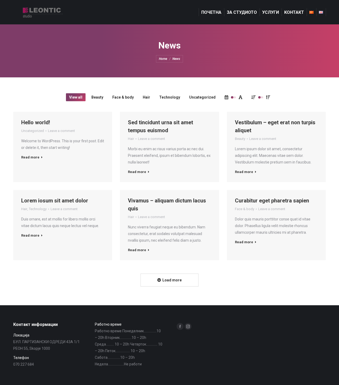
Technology (169, 97)
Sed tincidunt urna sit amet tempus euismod (160, 126)
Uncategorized (202, 97)
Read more (30, 157)
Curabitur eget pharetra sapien (272, 200)
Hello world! (35, 122)
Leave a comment (61, 131)
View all (75, 97)
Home (163, 59)
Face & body (123, 97)
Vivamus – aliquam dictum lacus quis (167, 204)
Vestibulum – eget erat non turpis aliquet (275, 126)
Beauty (97, 97)
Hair (146, 97)
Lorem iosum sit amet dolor (54, 200)
